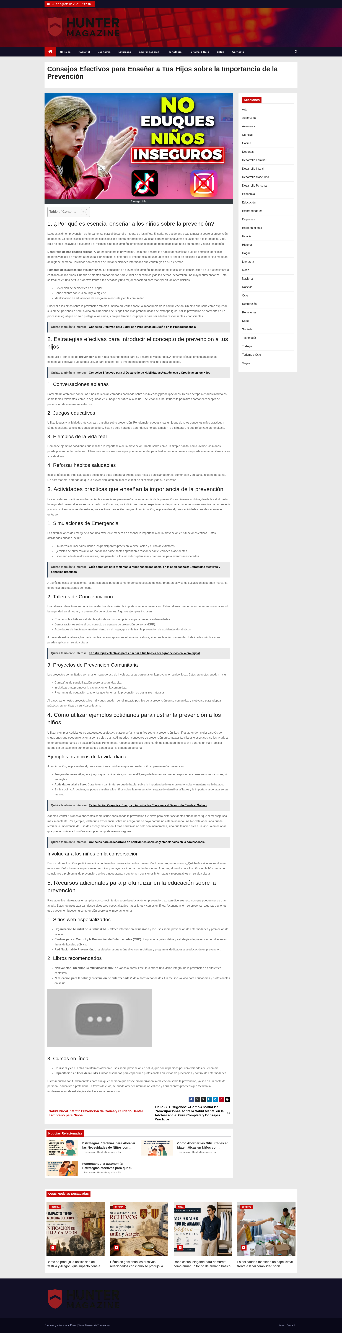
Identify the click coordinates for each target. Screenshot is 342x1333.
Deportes (248, 151)
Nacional (84, 51)
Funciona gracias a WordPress (61, 1325)
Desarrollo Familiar (254, 160)
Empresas (124, 51)
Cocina (246, 143)
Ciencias (247, 134)
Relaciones (249, 312)
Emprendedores (149, 51)
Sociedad (248, 329)
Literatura (248, 261)
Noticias (65, 51)
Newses (89, 1325)
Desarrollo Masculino (255, 177)
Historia (247, 244)
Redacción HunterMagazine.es (102, 1152)
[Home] (50, 51)
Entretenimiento (252, 227)
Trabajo (247, 346)
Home (281, 1325)
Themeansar (103, 1325)
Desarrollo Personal (254, 185)
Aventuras (248, 126)
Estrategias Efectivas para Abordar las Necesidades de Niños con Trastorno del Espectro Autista (108, 1147)
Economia (104, 51)
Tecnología (174, 51)
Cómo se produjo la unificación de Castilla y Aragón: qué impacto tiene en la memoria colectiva (74, 1266)
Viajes (246, 363)
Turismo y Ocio (199, 51)
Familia (247, 236)
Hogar (246, 253)
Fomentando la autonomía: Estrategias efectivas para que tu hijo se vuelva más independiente (107, 1168)
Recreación (249, 303)
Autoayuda (249, 117)
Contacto (238, 51)
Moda (245, 270)
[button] (296, 51)
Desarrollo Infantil (253, 168)
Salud (220, 51)
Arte (244, 109)
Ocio (245, 295)
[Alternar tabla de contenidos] (82, 212)
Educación (249, 202)
